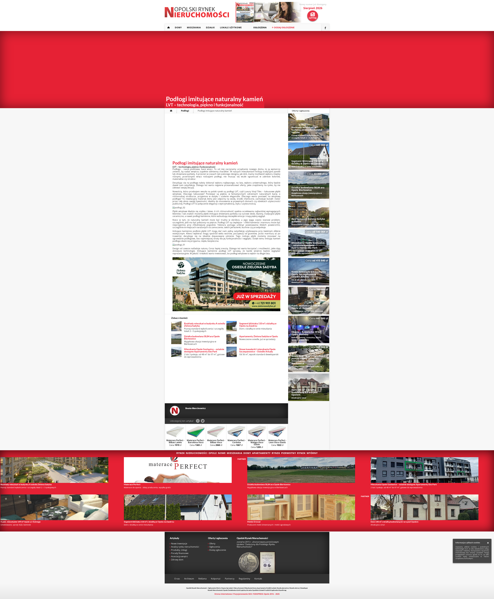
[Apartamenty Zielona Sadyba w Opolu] (226, 310)
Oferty (212, 543)
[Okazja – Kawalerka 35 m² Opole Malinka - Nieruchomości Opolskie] (308, 329)
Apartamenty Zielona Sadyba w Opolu (258, 336)
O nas (177, 578)
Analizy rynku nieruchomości (185, 546)
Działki (210, 27)
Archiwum (189, 578)
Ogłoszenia (260, 27)
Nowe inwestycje (179, 543)
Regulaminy (244, 578)
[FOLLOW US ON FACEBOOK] (325, 27)
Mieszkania (194, 27)
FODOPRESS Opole (261, 594)
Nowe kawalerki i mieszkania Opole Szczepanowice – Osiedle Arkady (257, 350)
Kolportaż (215, 578)
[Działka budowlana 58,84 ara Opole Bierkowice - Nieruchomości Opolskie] (308, 185)
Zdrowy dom (177, 559)
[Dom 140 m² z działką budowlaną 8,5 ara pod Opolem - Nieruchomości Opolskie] (308, 387)
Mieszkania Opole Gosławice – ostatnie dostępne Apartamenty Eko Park (204, 350)
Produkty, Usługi (179, 550)
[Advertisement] (226, 139)
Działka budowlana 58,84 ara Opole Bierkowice (202, 337)
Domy (178, 27)
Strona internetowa (223, 594)
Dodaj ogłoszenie (284, 27)
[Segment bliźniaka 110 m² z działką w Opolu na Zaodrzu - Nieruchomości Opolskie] (308, 156)
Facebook (198, 421)
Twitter (203, 421)
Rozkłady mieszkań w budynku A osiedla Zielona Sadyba (204, 324)
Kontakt (258, 578)
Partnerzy (229, 578)
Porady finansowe (179, 553)
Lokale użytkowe (231, 27)
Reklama (202, 578)
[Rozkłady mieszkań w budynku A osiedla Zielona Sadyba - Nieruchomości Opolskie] (308, 127)
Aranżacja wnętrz (179, 556)
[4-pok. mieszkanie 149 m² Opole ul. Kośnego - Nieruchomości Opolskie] (308, 300)
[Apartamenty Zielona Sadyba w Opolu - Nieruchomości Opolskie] (308, 214)
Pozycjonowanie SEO (242, 594)
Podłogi (185, 111)
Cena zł (175, 442)
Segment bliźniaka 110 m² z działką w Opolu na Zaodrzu (257, 324)
